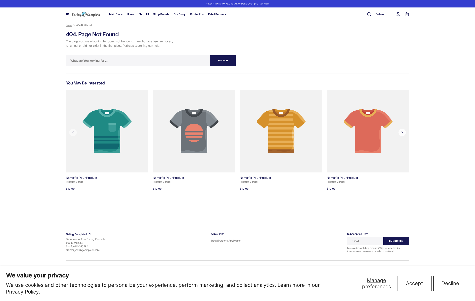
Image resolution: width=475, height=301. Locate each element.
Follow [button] (380, 14)
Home (69, 25)
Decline (450, 283)
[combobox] (151, 60)
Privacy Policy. (23, 292)
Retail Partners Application (226, 240)
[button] (369, 14)
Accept (414, 283)
